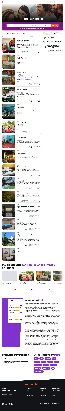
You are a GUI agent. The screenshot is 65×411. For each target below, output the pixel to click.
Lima (42, 358)
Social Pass (42, 390)
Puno (54, 358)
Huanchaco (53, 365)
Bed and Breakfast (30, 395)
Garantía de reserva (43, 395)
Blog (40, 392)
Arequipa (48, 358)
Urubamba (37, 361)
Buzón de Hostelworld (56, 406)
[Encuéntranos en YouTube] (10, 390)
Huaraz (43, 361)
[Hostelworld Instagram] (8, 390)
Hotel (18, 204)
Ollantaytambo (38, 365)
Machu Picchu (46, 368)
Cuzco (36, 358)
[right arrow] (62, 266)
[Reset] (32, 25)
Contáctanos (29, 400)
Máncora (50, 361)
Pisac (57, 361)
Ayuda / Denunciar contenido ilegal (32, 403)
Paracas (46, 365)
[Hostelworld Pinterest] (12, 390)
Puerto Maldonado (39, 371)
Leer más (31, 36)
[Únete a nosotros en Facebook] (3, 390)
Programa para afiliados (56, 403)
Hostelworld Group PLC (56, 390)
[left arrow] (59, 266)
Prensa (53, 392)
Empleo (53, 395)
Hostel (18, 38)
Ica (53, 368)
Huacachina (37, 368)
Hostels (28, 390)
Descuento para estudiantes (44, 403)
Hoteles (28, 392)
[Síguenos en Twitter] (5, 390)
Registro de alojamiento (56, 400)
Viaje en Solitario (42, 400)
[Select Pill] (59, 2)
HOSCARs (41, 398)
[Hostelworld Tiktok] (15, 390)
